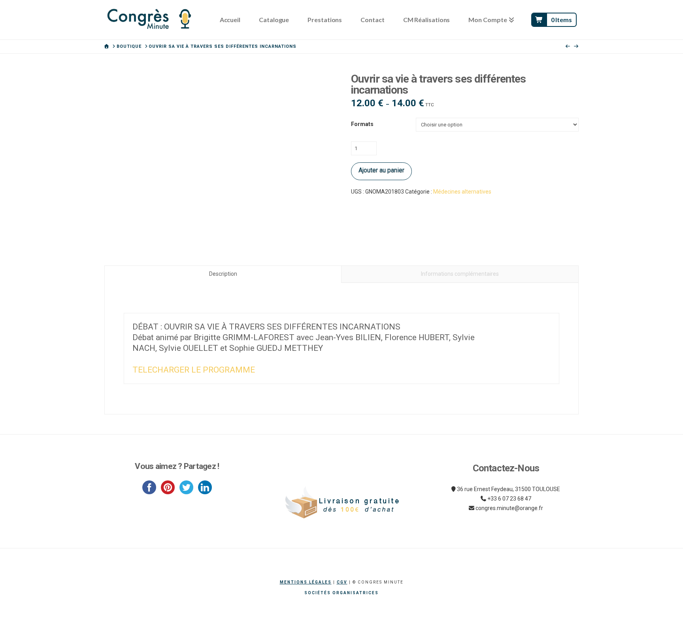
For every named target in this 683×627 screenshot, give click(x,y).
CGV (342, 582)
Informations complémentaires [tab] (460, 274)
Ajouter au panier (381, 170)
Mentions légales (306, 582)
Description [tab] (223, 274)
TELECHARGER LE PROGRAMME (193, 370)
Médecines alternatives (462, 191)
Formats (362, 124)
